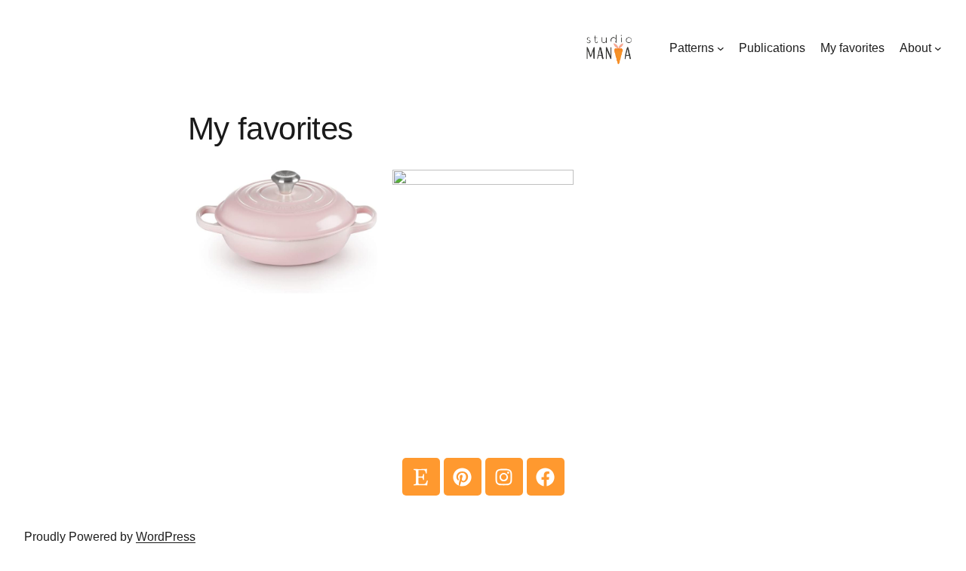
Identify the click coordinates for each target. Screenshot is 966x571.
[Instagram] (504, 477)
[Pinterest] (462, 477)
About (915, 47)
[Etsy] (421, 477)
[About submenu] (938, 48)
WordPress (165, 536)
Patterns (691, 47)
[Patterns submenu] (720, 48)
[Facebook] (546, 477)
